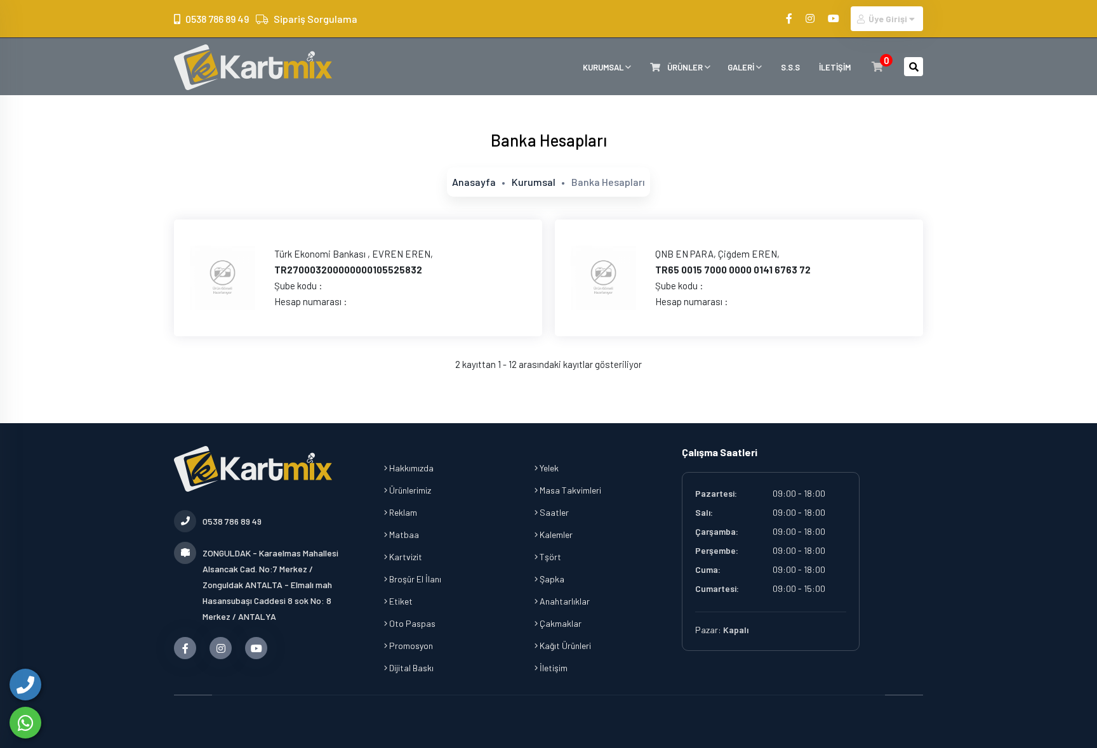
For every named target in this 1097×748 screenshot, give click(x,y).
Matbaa (403, 534)
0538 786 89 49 (217, 19)
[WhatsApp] (25, 722)
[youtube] (834, 18)
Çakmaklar (560, 623)
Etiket (400, 601)
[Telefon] (25, 684)
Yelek (548, 468)
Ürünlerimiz (409, 490)
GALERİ (742, 67)
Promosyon (410, 645)
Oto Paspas (411, 623)
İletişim (553, 667)
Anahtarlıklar (564, 601)
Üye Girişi (888, 18)
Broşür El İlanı (414, 579)
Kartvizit (404, 556)
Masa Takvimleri (569, 490)
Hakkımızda (410, 468)
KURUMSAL (604, 67)
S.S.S (790, 67)
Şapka (551, 579)
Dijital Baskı (410, 667)
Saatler (553, 512)
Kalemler (555, 534)
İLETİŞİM (835, 67)
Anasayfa (474, 182)
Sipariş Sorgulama (315, 19)
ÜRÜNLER (685, 67)
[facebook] (790, 18)
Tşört (549, 556)
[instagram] (811, 18)
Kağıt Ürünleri (564, 645)
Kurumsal (533, 182)
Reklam (402, 512)
